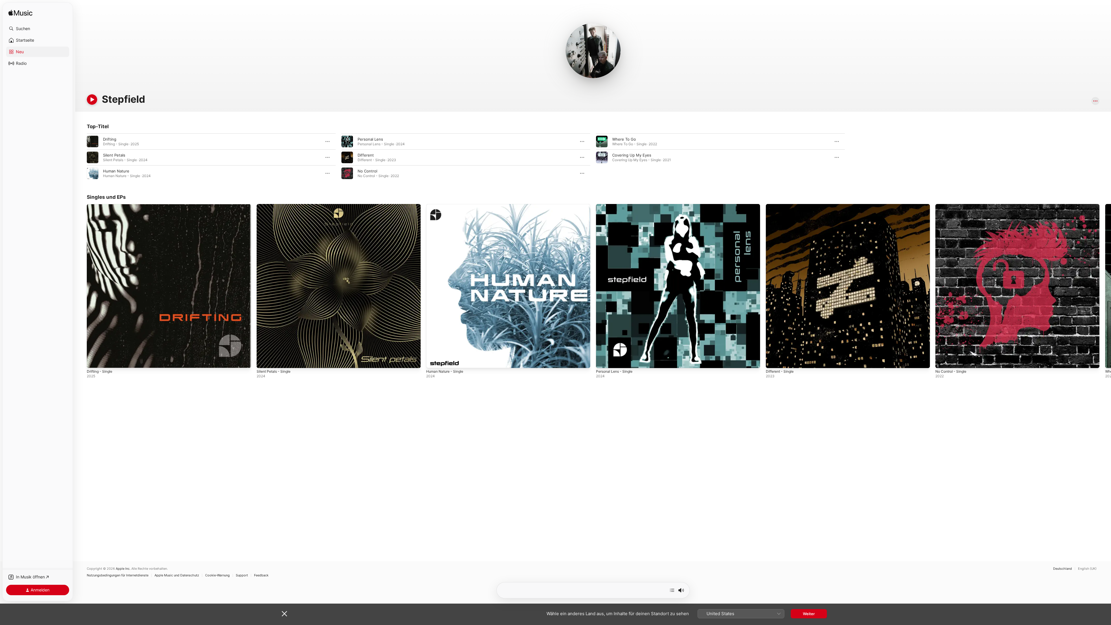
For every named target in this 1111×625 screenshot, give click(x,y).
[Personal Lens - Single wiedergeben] (603, 360)
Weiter (809, 613)
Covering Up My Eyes (631, 155)
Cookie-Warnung (217, 575)
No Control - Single (952, 206)
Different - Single (781, 206)
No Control (367, 171)
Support (242, 575)
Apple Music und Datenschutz (176, 575)
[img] (20, 13)
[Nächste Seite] (1105, 285)
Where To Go (624, 139)
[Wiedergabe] (92, 99)
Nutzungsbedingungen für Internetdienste (117, 575)
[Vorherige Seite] (81, 285)
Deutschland (1062, 568)
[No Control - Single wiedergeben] (942, 360)
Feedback (261, 575)
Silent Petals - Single (275, 206)
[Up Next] (672, 590)
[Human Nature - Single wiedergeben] (433, 360)
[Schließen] (284, 613)
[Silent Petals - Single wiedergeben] (264, 360)
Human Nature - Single (447, 206)
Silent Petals (114, 155)
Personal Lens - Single (616, 206)
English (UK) (1087, 568)
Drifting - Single (101, 206)
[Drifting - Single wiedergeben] (94, 360)
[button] (37, 29)
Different (366, 155)
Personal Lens (370, 139)
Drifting (109, 139)
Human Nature (116, 171)
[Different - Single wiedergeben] (773, 360)
